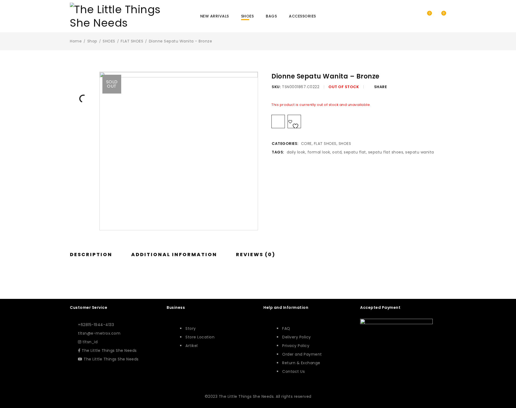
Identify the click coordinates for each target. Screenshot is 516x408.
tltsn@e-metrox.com (99, 333)
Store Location (199, 337)
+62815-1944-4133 (96, 324)
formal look (318, 152)
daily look (296, 152)
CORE (306, 143)
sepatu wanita (419, 152)
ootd (337, 152)
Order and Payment (302, 354)
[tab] (91, 254)
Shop (92, 41)
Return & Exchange (301, 363)
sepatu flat (355, 152)
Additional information (174, 254)
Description (91, 254)
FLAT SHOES (132, 41)
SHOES (109, 41)
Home (76, 41)
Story (190, 328)
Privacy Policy (295, 345)
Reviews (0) (255, 254)
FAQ (286, 328)
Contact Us (293, 371)
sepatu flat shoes (385, 152)
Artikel (191, 345)
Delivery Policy (296, 337)
